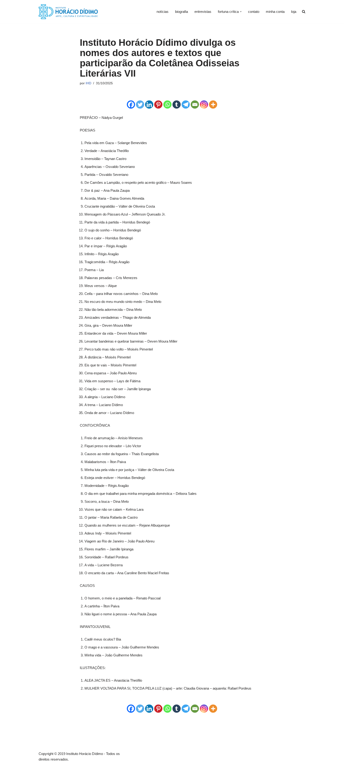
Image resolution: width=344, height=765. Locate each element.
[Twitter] (140, 104)
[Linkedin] (149, 104)
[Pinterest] (158, 104)
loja (293, 12)
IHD (88, 83)
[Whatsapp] (167, 104)
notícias (162, 12)
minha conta (275, 12)
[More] (213, 104)
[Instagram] (204, 104)
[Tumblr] (176, 104)
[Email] (195, 104)
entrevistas (202, 12)
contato (253, 12)
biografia (181, 12)
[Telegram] (186, 104)
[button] (241, 12)
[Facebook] (131, 104)
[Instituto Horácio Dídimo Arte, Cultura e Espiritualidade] (68, 11)
